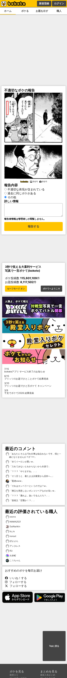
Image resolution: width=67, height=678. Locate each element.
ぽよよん (14, 541)
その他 (12, 197)
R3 (11, 550)
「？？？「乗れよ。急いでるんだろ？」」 (29, 495)
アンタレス (15, 546)
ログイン (59, 3)
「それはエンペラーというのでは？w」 (28, 486)
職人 (59, 10)
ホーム (8, 10)
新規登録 (44, 3)
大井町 (13, 555)
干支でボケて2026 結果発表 (19, 391)
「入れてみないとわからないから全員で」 (29, 466)
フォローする (17, 582)
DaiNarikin (15, 526)
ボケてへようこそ (51, 288)
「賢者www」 (16, 481)
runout (13, 536)
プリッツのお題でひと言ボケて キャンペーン (27, 384)
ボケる (25, 10)
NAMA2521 (15, 521)
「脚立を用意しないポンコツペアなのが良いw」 (32, 490)
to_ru (12, 531)
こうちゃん (15, 560)
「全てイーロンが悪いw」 (22, 461)
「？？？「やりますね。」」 (23, 471)
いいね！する (17, 578)
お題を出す (42, 10)
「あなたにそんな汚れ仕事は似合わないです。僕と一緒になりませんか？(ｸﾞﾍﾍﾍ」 (35, 455)
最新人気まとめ (47, 675)
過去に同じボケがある (22, 193)
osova (13, 516)
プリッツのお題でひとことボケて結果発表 (26, 377)
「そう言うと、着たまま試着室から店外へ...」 (31, 476)
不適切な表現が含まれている (26, 189)
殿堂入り (14, 675)
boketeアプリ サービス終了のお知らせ (24, 370)
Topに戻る (54, 646)
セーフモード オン (16, 288)
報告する (33, 226)
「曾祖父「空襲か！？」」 (22, 500)
